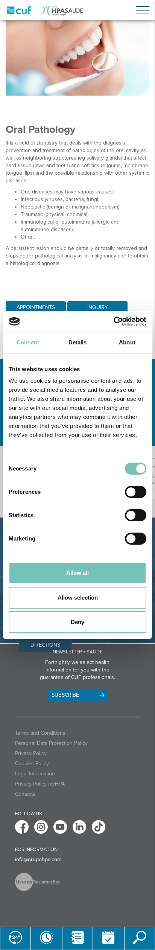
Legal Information (35, 773)
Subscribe (65, 695)
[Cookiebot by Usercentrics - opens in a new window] (113, 321)
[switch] (135, 492)
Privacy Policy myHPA (40, 784)
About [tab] (127, 342)
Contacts (25, 794)
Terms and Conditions (40, 733)
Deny (77, 622)
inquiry (97, 307)
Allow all (77, 572)
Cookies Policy (32, 763)
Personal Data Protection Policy (51, 743)
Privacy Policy (31, 753)
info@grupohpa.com (38, 859)
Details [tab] (77, 342)
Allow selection (78, 597)
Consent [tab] (28, 342)
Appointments (36, 307)
